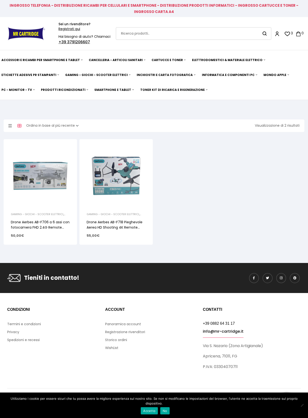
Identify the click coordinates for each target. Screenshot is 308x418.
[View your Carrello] (298, 33)
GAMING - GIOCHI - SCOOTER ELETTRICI (37, 214)
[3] (287, 33)
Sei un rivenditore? (74, 24)
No (165, 411)
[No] (302, 405)
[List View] (10, 125)
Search (264, 33)
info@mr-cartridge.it (223, 331)
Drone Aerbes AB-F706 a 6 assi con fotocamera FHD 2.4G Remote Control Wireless (40, 227)
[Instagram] (281, 278)
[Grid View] (19, 125)
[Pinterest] (295, 278)
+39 (62, 42)
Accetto (149, 411)
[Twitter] (268, 278)
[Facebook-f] (254, 278)
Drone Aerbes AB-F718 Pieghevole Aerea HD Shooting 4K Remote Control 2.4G (114, 227)
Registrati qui (69, 28)
